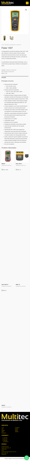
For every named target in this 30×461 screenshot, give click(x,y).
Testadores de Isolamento (10, 44)
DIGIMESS (3, 430)
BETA (2, 429)
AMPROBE (16, 431)
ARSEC (3, 431)
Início (3, 44)
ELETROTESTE (17, 427)
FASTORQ (16, 429)
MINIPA (16, 430)
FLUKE (6, 73)
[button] (26, 9)
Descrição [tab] (4, 77)
